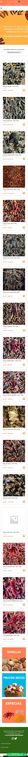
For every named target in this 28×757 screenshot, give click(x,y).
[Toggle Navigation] (1, 1)
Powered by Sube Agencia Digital (14, 756)
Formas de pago (4, 747)
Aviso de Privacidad (5, 743)
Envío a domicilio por (15, 754)
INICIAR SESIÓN (18, 4)
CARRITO (8, 4)
